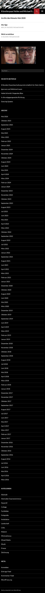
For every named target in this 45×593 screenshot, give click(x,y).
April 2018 (5, 376)
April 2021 (5, 269)
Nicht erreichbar (7, 34)
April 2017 (5, 426)
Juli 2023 (4, 211)
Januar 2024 (5, 187)
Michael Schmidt (18, 27)
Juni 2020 (4, 298)
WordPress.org (6, 580)
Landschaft (5, 523)
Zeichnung (5, 552)
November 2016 (7, 447)
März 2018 (5, 381)
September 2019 (7, 319)
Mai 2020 (4, 302)
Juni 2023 (4, 216)
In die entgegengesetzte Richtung (12, 97)
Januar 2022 (5, 253)
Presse (3, 548)
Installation (5, 519)
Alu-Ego (4, 25)
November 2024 (7, 154)
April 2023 (5, 224)
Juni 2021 (4, 265)
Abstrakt (4, 495)
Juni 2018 (4, 368)
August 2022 (5, 240)
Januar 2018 (5, 389)
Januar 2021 (5, 282)
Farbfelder (5, 511)
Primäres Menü (42, 11)
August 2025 (5, 129)
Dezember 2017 (7, 393)
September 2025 (7, 125)
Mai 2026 (4, 116)
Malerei (4, 532)
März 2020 (5, 306)
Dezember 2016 (7, 442)
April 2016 (5, 475)
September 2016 (7, 455)
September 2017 (7, 405)
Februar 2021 (6, 277)
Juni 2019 (4, 323)
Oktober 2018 (6, 352)
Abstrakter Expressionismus (11, 499)
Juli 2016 (4, 463)
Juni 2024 (4, 166)
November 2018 (7, 348)
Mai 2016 (4, 471)
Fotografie (5, 515)
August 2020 (5, 294)
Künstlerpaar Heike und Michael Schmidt (17, 11)
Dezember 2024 (7, 149)
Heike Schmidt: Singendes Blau (12, 93)
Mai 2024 (4, 170)
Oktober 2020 (6, 290)
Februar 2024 (6, 182)
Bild (2, 27)
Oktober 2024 (6, 158)
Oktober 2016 (6, 451)
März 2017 (5, 430)
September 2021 (7, 257)
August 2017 (5, 409)
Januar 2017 (5, 438)
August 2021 (5, 261)
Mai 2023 (4, 220)
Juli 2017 (4, 414)
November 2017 (7, 397)
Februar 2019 (6, 335)
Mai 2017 (4, 422)
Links (3, 528)
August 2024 (5, 162)
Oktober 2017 (6, 401)
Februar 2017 (6, 434)
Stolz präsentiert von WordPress (11, 590)
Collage (4, 507)
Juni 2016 (4, 467)
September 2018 (7, 356)
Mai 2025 (4, 133)
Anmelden (5, 567)
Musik (3, 544)
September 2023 (7, 203)
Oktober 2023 (6, 199)
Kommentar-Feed (7, 576)
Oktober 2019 (6, 315)
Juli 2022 (4, 244)
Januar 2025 (5, 145)
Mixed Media (5, 540)
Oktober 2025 (6, 121)
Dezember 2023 (7, 191)
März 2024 (5, 178)
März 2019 (5, 331)
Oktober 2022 (6, 232)
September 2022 (7, 236)
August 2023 (5, 207)
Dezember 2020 (7, 286)
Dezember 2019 (7, 310)
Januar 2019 (5, 339)
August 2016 (5, 459)
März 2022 (5, 249)
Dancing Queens (7, 101)
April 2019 (5, 327)
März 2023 (5, 228)
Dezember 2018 (7, 343)
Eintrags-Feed (6, 571)
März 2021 (5, 273)
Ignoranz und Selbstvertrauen (11, 89)
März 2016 (5, 480)
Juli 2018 (4, 364)
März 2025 (5, 137)
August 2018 (5, 360)
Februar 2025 (6, 141)
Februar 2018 (6, 385)
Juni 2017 (4, 418)
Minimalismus (6, 536)
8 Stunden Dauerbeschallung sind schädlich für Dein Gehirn (22, 85)
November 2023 (7, 195)
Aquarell (4, 503)
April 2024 (5, 174)
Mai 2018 (4, 372)
